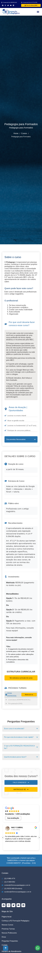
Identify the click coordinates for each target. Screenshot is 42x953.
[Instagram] (5, 5)
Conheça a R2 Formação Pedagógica (15, 921)
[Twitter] (8, 5)
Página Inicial (6, 917)
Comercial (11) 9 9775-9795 (30, 2)
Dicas (4, 937)
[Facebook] (2, 5)
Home (16, 133)
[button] (38, 12)
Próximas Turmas (8, 929)
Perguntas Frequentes (10, 941)
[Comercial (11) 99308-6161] (1, 2)
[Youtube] (10, 5)
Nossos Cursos (7, 925)
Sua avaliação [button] (13, 818)
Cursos (24, 133)
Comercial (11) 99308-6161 (10, 2)
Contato (4, 945)
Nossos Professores (9, 933)
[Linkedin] (13, 5)
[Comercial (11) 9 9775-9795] (21, 2)
